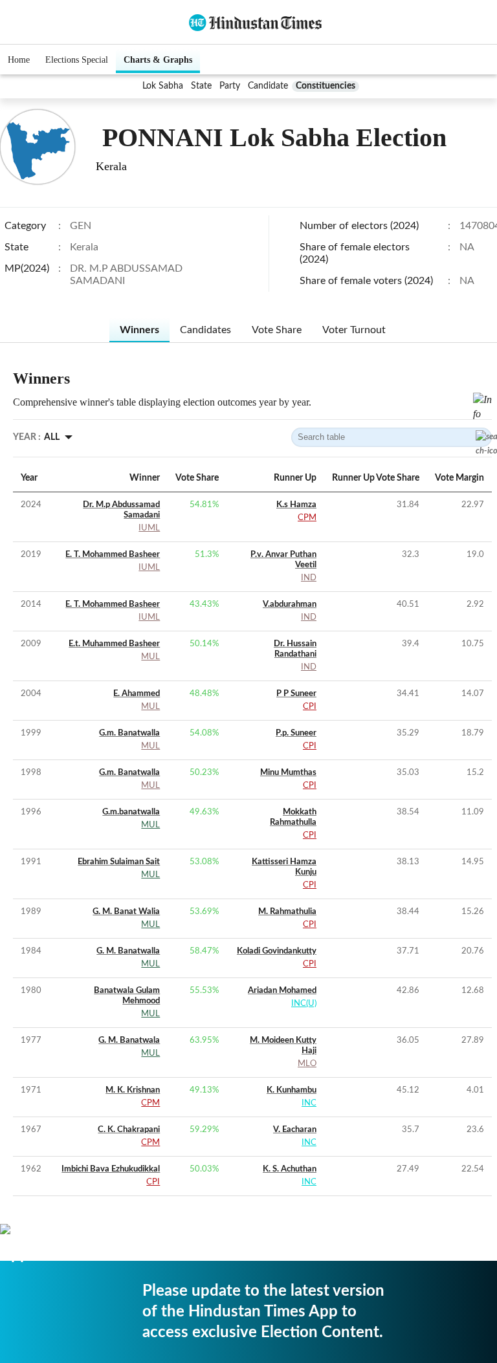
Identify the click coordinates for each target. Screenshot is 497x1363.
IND (308, 578)
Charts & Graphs (158, 60)
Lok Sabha (162, 86)
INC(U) (303, 1003)
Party (229, 86)
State (201, 86)
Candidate (268, 86)
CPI (309, 707)
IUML (149, 528)
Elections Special (76, 60)
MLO (307, 1064)
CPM (307, 518)
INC (309, 1103)
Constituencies (325, 86)
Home (19, 60)
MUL (150, 657)
